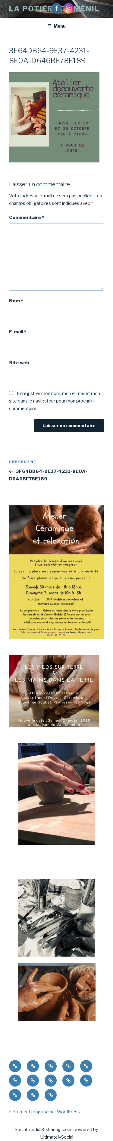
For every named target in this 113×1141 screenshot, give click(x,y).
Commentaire (26, 217)
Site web (19, 362)
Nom (16, 301)
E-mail (17, 332)
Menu (60, 26)
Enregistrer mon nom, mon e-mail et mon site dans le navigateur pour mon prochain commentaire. (54, 401)
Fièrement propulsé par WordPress (44, 1111)
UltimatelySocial (56, 1137)
